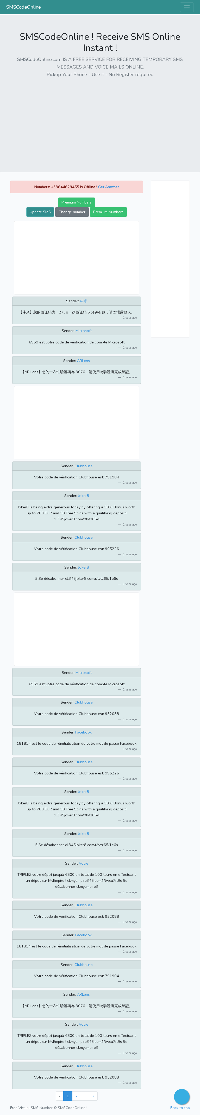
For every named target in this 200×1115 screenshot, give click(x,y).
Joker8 (83, 495)
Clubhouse (83, 466)
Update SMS (40, 211)
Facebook (83, 732)
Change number (72, 211)
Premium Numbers (76, 202)
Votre (83, 863)
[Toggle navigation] (187, 7)
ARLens (83, 360)
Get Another (108, 186)
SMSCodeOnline (23, 7)
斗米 (83, 301)
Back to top (180, 1107)
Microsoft (84, 330)
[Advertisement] (100, 119)
